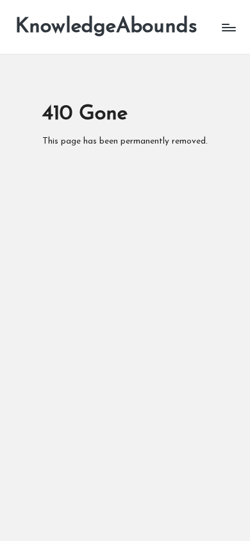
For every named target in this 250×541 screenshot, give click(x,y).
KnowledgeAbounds (106, 27)
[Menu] (228, 27)
